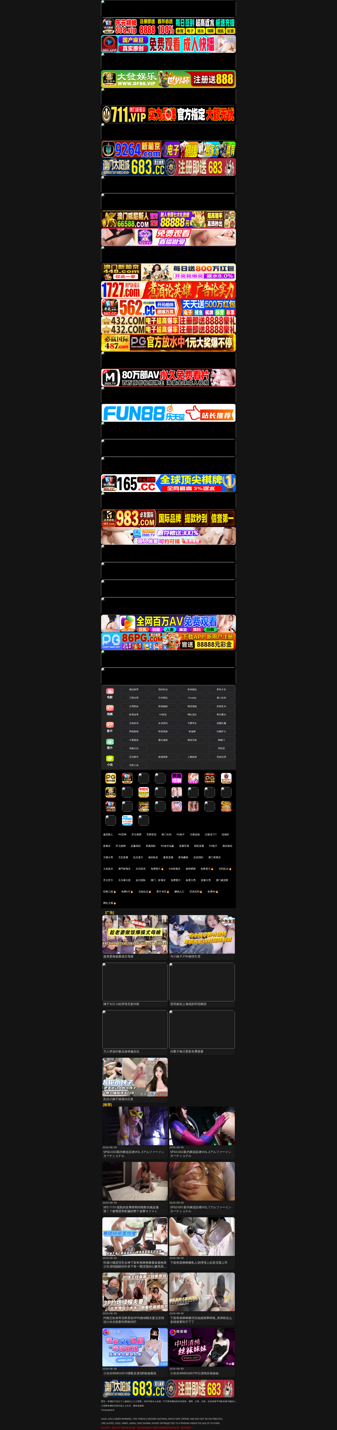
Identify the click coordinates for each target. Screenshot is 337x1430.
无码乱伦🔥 (225, 868)
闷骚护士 (221, 731)
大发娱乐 (108, 868)
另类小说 (133, 765)
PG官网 (122, 834)
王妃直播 (123, 857)
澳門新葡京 (124, 868)
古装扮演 (133, 723)
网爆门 (221, 740)
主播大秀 (108, 857)
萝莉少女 (221, 689)
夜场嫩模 (183, 857)
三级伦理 (133, 697)
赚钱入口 (179, 891)
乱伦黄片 (138, 857)
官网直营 (152, 834)
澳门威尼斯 (222, 880)
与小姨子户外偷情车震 (185, 956)
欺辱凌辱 (133, 714)
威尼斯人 (108, 834)
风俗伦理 (221, 756)
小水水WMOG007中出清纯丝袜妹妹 (194, 1373)
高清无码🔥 (196, 891)
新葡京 (107, 845)
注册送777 (211, 834)
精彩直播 (199, 845)
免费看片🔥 (157, 868)
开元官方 (108, 880)
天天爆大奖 (124, 880)
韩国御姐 (163, 706)
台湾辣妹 (133, 706)
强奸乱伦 (163, 689)
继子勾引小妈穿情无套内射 (121, 1004)
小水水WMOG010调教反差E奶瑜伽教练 (129, 1373)
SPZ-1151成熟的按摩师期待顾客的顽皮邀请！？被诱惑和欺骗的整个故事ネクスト (131, 1209)
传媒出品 (133, 748)
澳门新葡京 (214, 857)
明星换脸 (163, 731)
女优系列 (163, 723)
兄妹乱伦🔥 (144, 891)
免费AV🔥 (212, 891)
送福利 (225, 834)
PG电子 (181, 834)
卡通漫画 (133, 740)
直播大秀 (206, 880)
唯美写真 (192, 740)
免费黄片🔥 (207, 868)
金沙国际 (141, 880)
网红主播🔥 (109, 903)
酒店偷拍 (227, 845)
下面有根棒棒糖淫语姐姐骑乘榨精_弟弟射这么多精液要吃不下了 (201, 1320)
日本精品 (163, 697)
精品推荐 (133, 689)
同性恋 (221, 748)
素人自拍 (221, 697)
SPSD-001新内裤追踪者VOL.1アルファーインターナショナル (200, 1209)
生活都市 (133, 756)
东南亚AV (221, 706)
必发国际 (198, 857)
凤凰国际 (151, 845)
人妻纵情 (192, 756)
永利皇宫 (141, 868)
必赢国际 (136, 845)
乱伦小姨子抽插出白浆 (118, 1099)
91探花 (163, 714)
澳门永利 (166, 834)
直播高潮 (184, 845)
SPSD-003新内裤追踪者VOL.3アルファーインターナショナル (133, 1154)
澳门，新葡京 (158, 880)
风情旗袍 (133, 731)
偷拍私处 (153, 857)
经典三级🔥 (109, 891)
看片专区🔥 (162, 891)
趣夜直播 (168, 857)
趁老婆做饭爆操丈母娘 (118, 956)
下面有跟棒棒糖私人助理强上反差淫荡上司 (198, 1262)
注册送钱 (195, 834)
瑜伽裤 (192, 731)
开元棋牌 (136, 834)
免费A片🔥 (127, 891)
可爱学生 (192, 723)
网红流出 (192, 714)
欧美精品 (192, 689)
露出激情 (163, 740)
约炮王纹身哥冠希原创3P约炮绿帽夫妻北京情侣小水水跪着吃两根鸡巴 (133, 1320)
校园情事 (163, 756)
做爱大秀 (191, 880)
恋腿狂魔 (221, 723)
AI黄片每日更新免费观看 (186, 1051)
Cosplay (192, 697)
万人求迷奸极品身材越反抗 (121, 1051)
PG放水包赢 (167, 845)
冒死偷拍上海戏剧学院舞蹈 (188, 1004)
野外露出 (221, 714)
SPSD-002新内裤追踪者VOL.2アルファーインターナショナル (200, 1154)
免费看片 (176, 880)
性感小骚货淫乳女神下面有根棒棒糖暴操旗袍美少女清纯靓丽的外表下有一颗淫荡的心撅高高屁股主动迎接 (135, 1266)
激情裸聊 (191, 868)
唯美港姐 (192, 706)
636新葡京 (175, 868)
